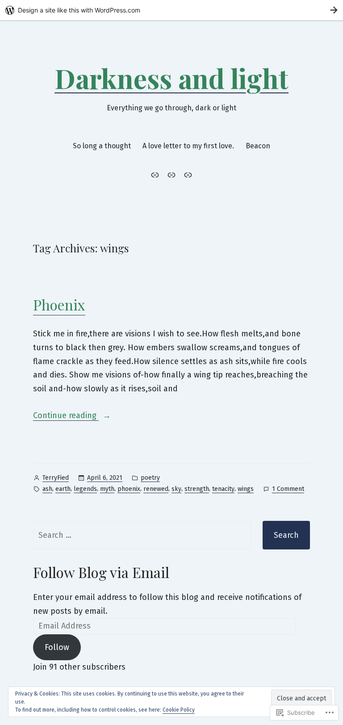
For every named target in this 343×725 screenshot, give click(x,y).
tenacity (223, 489)
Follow (57, 647)
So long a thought (102, 146)
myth (107, 489)
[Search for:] (142, 535)
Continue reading (66, 415)
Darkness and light (171, 78)
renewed (155, 489)
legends (85, 489)
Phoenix (59, 304)
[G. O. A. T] (171, 175)
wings (246, 489)
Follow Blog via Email (101, 572)
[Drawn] (156, 175)
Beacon (258, 146)
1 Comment (288, 490)
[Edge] (187, 175)
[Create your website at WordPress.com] (171, 10)
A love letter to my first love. (188, 146)
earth (63, 489)
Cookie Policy (179, 710)
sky (176, 489)
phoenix (128, 489)
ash (47, 489)
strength (196, 489)
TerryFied (55, 478)
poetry (150, 478)
